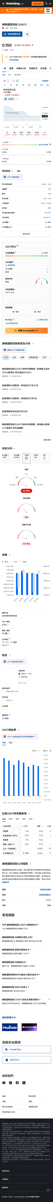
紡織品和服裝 (45, 889)
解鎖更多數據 (43, 145)
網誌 (4, 1096)
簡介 (9, 75)
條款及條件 (6, 1171)
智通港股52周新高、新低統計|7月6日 (19, 398)
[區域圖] (8, 81)
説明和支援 (33, 1107)
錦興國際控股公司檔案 (15, 863)
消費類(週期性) (45, 895)
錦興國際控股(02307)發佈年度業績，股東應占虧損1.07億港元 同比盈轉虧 (25, 426)
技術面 (44, 68)
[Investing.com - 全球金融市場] (15, 3)
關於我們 (32, 1096)
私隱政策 (5, 1179)
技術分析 (7, 448)
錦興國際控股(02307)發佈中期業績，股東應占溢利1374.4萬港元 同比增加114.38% (25, 371)
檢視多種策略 (14, 60)
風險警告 (5, 1188)
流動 (4, 1101)
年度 (4, 743)
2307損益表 (9, 729)
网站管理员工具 (8, 1112)
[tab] (16, 458)
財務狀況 (33, 68)
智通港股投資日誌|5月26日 (14, 411)
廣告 (30, 1101)
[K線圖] (4, 81)
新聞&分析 (21, 68)
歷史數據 (17, 75)
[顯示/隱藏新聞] (17, 81)
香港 (49, 905)
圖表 (11, 68)
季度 (10, 743)
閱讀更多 (5, 882)
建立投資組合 (7, 1107)
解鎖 (27, 853)
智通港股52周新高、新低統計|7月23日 (20, 385)
